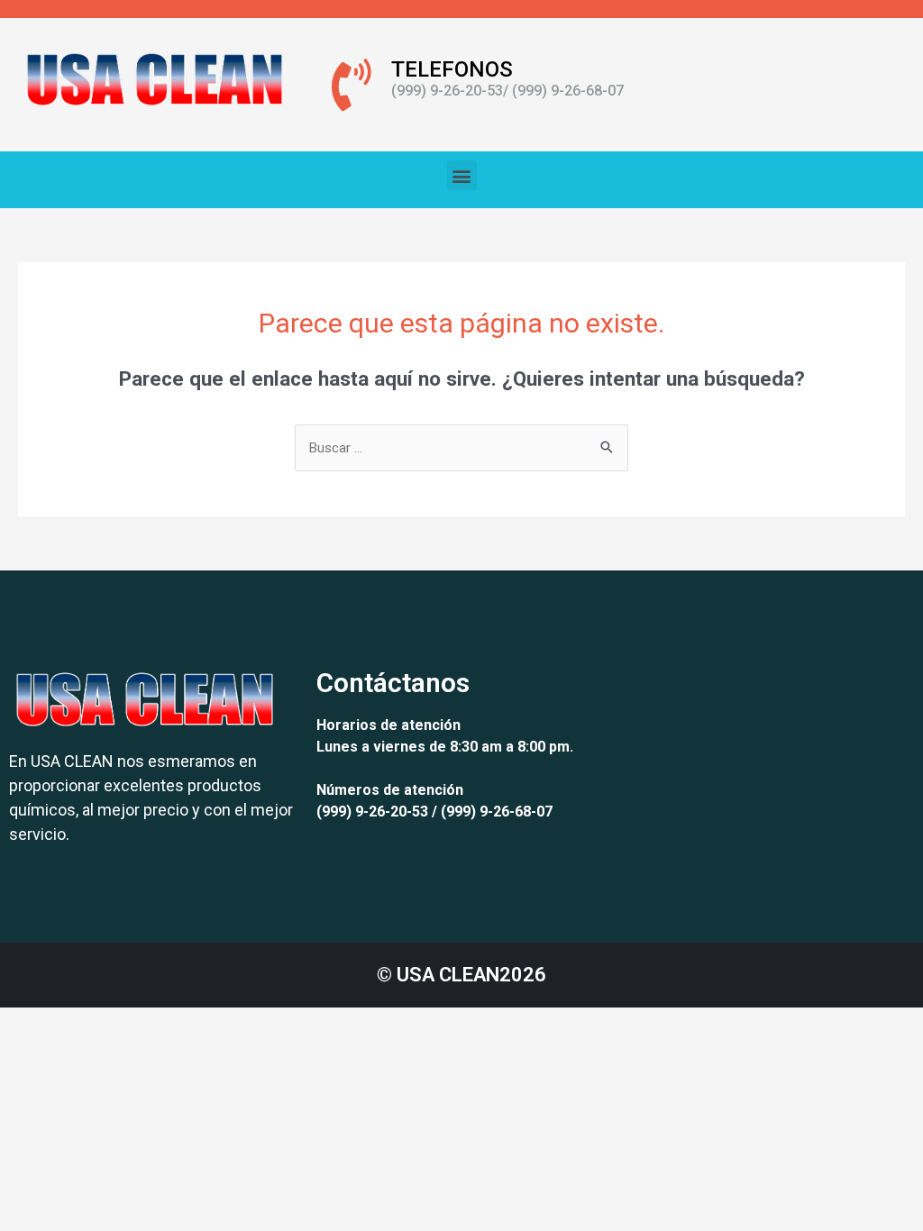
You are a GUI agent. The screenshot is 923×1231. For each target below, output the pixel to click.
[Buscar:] (461, 448)
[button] (462, 175)
